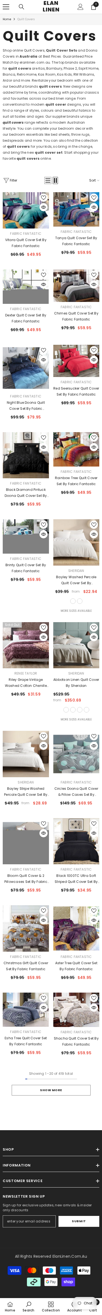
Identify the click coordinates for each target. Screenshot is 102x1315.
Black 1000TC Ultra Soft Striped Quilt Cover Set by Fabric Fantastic (76, 879)
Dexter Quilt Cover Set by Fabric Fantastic (25, 318)
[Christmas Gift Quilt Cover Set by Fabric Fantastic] (26, 928)
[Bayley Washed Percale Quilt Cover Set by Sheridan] (76, 542)
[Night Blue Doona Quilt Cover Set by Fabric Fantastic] (26, 368)
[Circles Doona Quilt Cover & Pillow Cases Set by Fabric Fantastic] (76, 754)
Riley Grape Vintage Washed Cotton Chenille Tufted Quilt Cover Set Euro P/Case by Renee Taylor (25, 683)
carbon (79, 710)
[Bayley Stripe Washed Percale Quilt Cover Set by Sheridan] (26, 754)
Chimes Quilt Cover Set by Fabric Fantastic (76, 316)
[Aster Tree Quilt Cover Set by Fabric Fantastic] (76, 928)
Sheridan (76, 570)
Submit (79, 1221)
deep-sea (79, 601)
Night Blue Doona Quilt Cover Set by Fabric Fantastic (26, 406)
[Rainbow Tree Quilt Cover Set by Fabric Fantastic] (76, 449)
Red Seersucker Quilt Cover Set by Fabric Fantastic (76, 391)
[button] (47, 180)
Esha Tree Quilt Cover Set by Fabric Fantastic (26, 1041)
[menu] (6, 7)
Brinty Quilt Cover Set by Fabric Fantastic (25, 568)
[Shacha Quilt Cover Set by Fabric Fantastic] (76, 1010)
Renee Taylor (25, 673)
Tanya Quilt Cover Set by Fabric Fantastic (76, 241)
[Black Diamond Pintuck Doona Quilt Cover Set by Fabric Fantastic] (26, 455)
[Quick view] (43, 207)
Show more (51, 1090)
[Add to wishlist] (43, 198)
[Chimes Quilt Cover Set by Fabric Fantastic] (76, 285)
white (73, 601)
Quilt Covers (26, 19)
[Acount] (81, 7)
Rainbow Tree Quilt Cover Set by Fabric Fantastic (76, 481)
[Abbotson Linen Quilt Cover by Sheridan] (76, 645)
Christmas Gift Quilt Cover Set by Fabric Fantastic (26, 966)
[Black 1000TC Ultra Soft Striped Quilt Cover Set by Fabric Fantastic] (76, 841)
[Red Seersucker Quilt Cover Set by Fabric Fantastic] (76, 361)
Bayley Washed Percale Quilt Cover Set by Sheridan (76, 580)
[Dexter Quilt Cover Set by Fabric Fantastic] (26, 286)
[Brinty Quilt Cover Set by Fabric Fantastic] (26, 536)
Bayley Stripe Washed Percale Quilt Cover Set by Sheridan (25, 792)
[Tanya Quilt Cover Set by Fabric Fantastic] (76, 209)
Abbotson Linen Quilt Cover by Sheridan (76, 682)
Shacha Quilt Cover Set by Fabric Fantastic (76, 1041)
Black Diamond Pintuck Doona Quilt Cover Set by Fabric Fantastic (26, 493)
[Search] (21, 7)
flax (66, 710)
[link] (28, 1306)
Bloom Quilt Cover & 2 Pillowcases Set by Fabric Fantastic (25, 879)
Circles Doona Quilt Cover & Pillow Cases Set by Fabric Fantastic (76, 792)
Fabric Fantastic (25, 233)
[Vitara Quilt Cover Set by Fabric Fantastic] (26, 210)
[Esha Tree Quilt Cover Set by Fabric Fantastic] (26, 1010)
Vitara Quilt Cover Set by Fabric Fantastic (26, 243)
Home (7, 19)
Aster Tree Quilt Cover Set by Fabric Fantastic (76, 966)
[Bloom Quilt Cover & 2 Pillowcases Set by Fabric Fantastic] (26, 841)
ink (86, 710)
